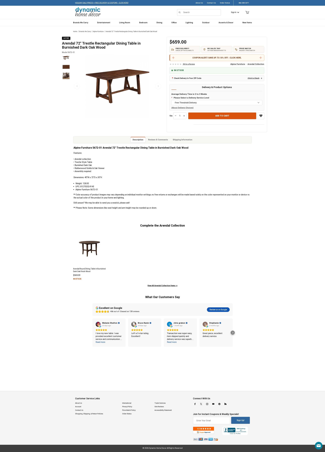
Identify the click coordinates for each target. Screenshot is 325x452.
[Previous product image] (77, 86)
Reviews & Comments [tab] (158, 140)
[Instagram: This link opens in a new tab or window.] (207, 404)
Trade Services (160, 403)
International (126, 403)
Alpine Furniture (98, 31)
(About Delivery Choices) (182, 108)
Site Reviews (159, 407)
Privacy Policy (127, 407)
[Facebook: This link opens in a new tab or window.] (195, 404)
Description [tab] (138, 140)
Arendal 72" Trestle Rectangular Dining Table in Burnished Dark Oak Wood (131, 31)
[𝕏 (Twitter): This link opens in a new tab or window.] (201, 404)
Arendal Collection (256, 64)
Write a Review (182, 64)
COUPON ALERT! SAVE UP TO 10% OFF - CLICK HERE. (216, 58)
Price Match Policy (128, 410)
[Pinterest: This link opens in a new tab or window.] (219, 404)
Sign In (233, 12)
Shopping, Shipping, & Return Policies (89, 414)
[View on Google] (98, 324)
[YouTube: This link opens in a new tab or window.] (213, 404)
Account (78, 407)
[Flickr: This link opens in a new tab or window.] (225, 404)
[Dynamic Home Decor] (88, 12)
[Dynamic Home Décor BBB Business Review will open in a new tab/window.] (236, 431)
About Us (199, 3)
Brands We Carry (85, 31)
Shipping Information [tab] (182, 140)
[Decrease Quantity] (176, 116)
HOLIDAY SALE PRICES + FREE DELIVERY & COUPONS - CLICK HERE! (101, 3)
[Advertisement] (162, 367)
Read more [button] (100, 342)
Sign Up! (240, 420)
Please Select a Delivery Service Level (191, 98)
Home (75, 31)
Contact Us (211, 3)
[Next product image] (158, 86)
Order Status (225, 3)
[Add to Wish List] (261, 116)
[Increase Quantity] (184, 116)
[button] (66, 57)
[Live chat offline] (318, 445)
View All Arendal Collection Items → (162, 286)
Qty (170, 116)
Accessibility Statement (163, 410)
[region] (66, 86)
